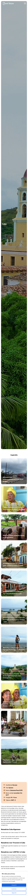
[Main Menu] (25, 3)
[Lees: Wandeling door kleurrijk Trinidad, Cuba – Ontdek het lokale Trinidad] (14, 555)
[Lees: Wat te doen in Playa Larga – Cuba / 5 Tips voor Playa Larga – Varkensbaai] (14, 640)
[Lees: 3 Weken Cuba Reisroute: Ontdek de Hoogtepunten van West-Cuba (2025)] (14, 499)
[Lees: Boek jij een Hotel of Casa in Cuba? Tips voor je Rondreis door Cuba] (14, 583)
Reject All (14, 892)
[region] (14, 883)
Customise (14, 889)
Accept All (14, 885)
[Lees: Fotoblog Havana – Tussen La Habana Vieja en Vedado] (14, 724)
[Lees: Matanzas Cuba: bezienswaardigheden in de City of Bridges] (14, 471)
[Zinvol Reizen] (8, 3)
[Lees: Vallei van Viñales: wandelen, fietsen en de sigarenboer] (14, 527)
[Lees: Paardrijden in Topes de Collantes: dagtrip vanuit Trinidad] (14, 752)
